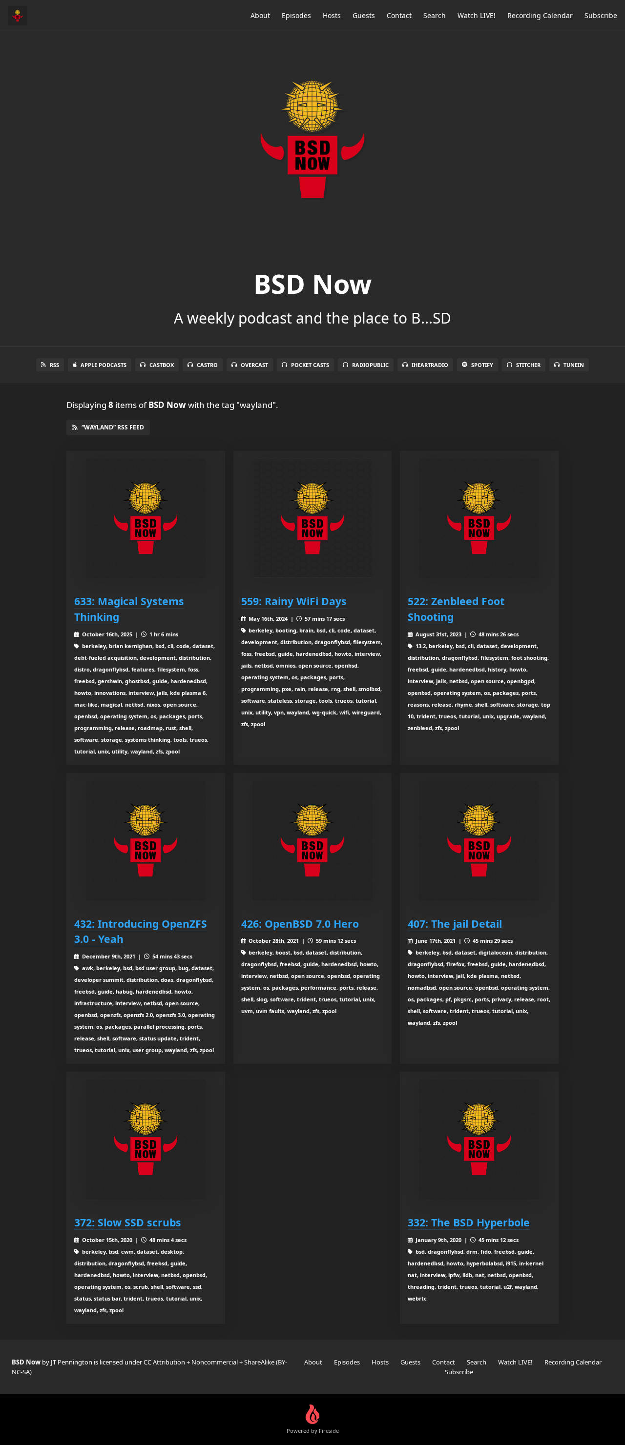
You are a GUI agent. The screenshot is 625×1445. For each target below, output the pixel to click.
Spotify (482, 364)
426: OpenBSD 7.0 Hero (300, 923)
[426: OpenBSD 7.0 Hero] (312, 840)
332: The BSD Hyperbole (469, 1222)
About (260, 15)
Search (434, 15)
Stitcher (528, 364)
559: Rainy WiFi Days (294, 601)
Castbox (161, 364)
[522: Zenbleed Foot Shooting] (479, 518)
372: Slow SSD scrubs (127, 1222)
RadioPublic (370, 364)
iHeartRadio (430, 364)
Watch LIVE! (477, 15)
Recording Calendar (540, 15)
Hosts (332, 15)
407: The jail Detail (455, 923)
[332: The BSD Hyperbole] (479, 1139)
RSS (54, 364)
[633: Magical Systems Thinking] (145, 518)
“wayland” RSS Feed (113, 427)
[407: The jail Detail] (479, 840)
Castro (207, 364)
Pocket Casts (310, 364)
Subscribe (600, 15)
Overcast (254, 364)
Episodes (296, 15)
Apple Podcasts (103, 364)
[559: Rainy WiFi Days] (312, 518)
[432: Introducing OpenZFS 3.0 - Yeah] (145, 840)
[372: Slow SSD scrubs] (145, 1139)
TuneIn (573, 364)
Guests (364, 15)
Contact (399, 15)
